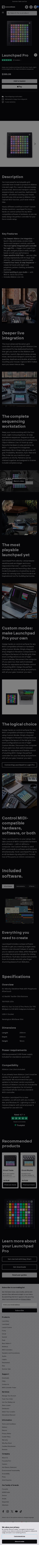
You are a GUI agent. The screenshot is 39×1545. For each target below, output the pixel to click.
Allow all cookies (19, 1541)
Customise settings (19, 1536)
